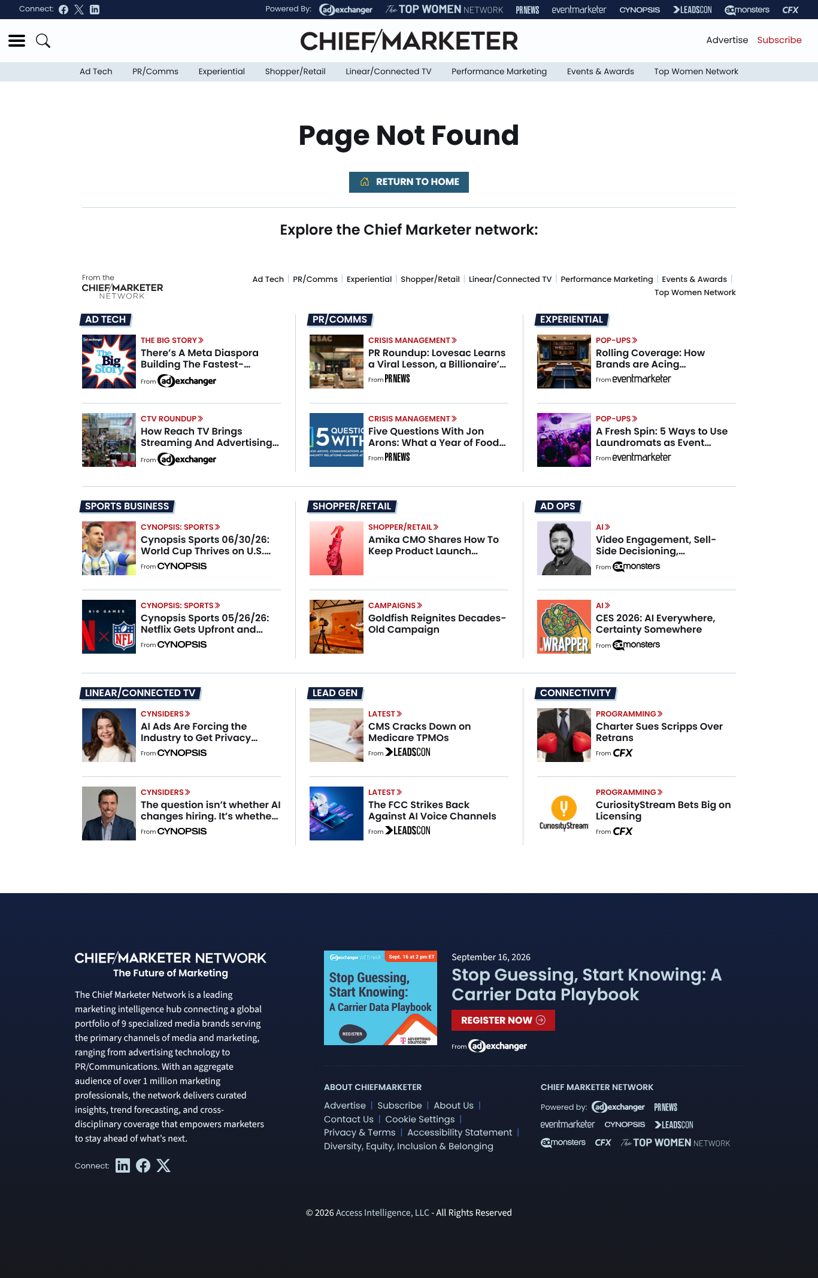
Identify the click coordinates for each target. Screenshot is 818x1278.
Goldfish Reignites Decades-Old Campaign (437, 623)
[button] (16, 40)
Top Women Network (696, 71)
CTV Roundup (168, 419)
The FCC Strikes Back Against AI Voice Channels (432, 810)
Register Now (498, 1020)
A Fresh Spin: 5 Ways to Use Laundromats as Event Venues (662, 442)
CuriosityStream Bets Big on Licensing (663, 810)
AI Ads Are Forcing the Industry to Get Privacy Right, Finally (196, 738)
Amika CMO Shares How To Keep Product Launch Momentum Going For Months (433, 557)
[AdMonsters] (747, 10)
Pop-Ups (613, 340)
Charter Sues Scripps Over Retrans (659, 732)
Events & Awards (600, 71)
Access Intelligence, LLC (382, 1213)
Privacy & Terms (360, 1133)
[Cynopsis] (640, 10)
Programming (626, 714)
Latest (381, 714)
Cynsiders (162, 714)
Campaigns (392, 605)
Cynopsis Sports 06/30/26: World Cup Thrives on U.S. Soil (205, 551)
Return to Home (416, 182)
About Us (454, 1106)
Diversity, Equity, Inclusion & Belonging (408, 1146)
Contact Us (349, 1119)
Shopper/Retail (295, 71)
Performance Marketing (499, 71)
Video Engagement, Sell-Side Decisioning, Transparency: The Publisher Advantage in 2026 (665, 557)
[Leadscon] (407, 753)
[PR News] (527, 10)
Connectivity (575, 693)
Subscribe (780, 40)
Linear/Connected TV (389, 71)
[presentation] (109, 361)
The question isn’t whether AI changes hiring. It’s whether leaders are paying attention (211, 816)
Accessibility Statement (459, 1133)
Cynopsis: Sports (177, 527)
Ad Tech (96, 71)
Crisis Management (409, 340)
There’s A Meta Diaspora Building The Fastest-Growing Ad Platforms (200, 364)
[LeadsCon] (692, 9)
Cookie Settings (420, 1119)
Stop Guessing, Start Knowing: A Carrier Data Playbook (587, 985)
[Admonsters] (636, 567)
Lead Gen (335, 693)
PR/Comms (155, 71)
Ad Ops (557, 506)
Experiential (222, 71)
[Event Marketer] (579, 10)
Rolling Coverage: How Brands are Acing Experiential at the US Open (661, 364)
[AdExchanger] (345, 10)
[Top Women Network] (444, 9)
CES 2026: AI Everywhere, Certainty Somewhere (656, 623)
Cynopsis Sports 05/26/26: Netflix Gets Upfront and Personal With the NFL (205, 629)
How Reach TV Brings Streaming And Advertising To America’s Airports (206, 442)
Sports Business (127, 506)
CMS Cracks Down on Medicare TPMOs (419, 732)
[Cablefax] (791, 10)
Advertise (728, 40)
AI (600, 527)
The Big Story (169, 340)
